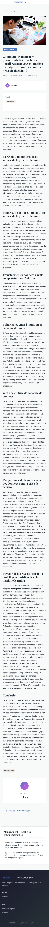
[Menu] (33, 2)
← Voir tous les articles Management (18, 811)
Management (14, 11)
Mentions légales (8, 909)
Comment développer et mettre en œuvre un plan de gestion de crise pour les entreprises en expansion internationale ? (24, 845)
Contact (5, 913)
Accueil (5, 11)
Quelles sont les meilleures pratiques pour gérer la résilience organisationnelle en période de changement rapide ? (24, 855)
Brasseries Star (25, 877)
